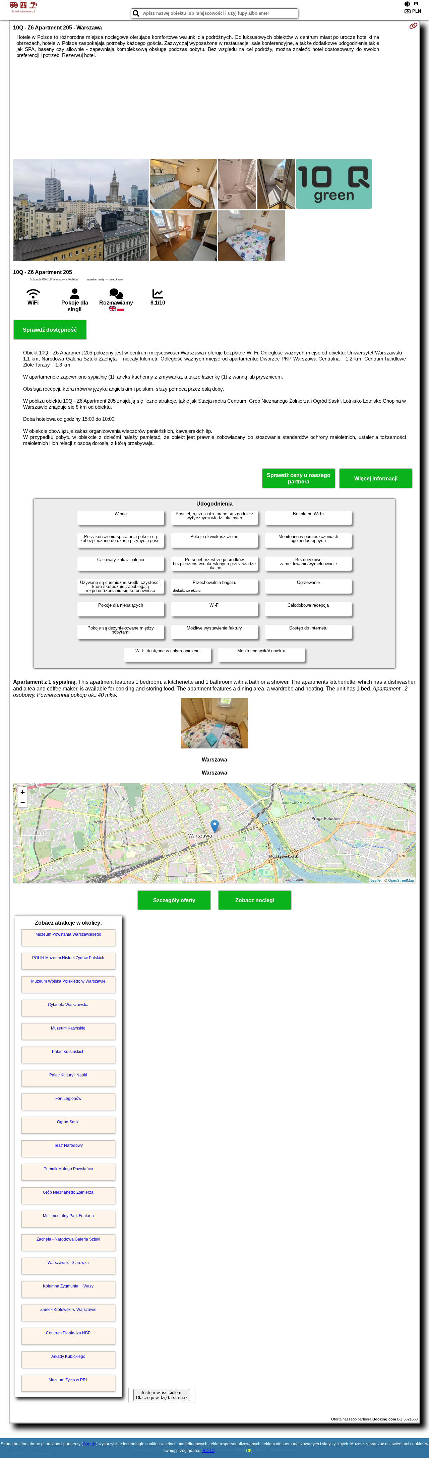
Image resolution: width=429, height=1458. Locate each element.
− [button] (22, 802)
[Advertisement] (214, 108)
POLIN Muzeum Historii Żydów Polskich (68, 957)
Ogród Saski (68, 1122)
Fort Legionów (68, 1098)
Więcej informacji (375, 478)
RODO (208, 1450)
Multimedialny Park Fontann (68, 1215)
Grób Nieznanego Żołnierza (68, 1192)
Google (89, 1444)
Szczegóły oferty (174, 900)
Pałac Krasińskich (68, 1051)
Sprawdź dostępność (50, 330)
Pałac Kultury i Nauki (68, 1075)
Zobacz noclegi (254, 900)
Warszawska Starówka (68, 1262)
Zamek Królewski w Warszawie (68, 1309)
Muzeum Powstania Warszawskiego (68, 934)
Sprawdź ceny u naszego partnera (298, 478)
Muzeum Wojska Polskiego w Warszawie (68, 981)
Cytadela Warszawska (68, 1004)
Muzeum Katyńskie (68, 1028)
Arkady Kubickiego (68, 1356)
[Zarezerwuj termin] (413, 26)
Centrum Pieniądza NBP (68, 1333)
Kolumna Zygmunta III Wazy (68, 1286)
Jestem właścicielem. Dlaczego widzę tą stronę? (161, 1395)
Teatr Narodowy (68, 1145)
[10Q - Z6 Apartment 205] (81, 210)
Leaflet (375, 880)
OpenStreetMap (401, 880)
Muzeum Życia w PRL (68, 1380)
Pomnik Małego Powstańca (68, 1169)
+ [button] (22, 792)
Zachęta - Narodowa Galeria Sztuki (68, 1239)
